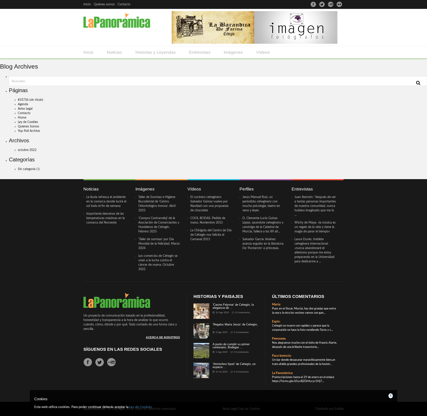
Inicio (87, 4)
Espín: (276, 321)
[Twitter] (322, 4)
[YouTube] (330, 4)
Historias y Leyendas (155, 52)
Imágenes (233, 52)
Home (22, 117)
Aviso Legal (25, 108)
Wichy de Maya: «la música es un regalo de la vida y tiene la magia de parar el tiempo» (315, 227)
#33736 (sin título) (30, 99)
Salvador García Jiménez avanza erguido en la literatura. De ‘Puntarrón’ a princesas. (263, 244)
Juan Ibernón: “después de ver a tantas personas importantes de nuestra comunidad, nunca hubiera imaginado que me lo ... (315, 206)
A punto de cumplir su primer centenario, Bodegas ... (231, 346)
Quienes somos (104, 4)
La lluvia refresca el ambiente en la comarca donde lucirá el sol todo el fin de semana (106, 202)
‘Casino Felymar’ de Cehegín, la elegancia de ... (233, 306)
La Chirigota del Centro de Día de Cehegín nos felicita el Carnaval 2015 (211, 235)
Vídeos (263, 52)
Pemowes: (279, 338)
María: (276, 304)
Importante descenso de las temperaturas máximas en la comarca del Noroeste (105, 218)
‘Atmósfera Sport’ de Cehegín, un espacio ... (234, 365)
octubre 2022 (27, 150)
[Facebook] (313, 4)
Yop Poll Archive (29, 131)
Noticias (114, 52)
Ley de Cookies (28, 122)
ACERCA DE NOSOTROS (163, 337)
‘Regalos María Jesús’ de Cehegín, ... (235, 326)
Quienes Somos (28, 126)
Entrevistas (199, 52)
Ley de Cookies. (141, 407)
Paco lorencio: (282, 355)
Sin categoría (26, 169)
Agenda (23, 104)
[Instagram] (339, 4)
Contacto (124, 4)
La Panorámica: (282, 373)
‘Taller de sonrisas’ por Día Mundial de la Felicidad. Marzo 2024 (159, 244)
